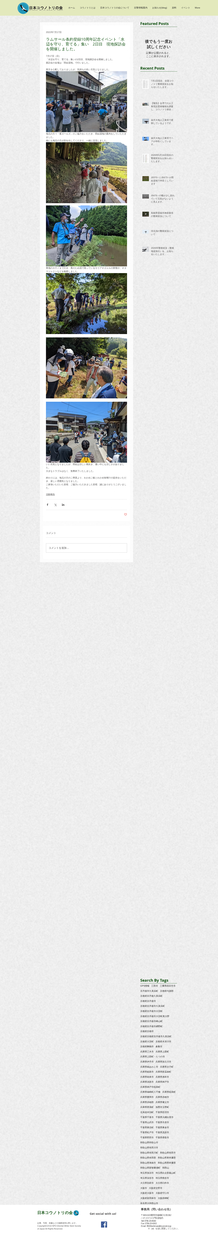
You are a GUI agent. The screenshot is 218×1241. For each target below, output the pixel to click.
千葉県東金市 (162, 1127)
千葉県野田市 (147, 1137)
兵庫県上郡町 (162, 1051)
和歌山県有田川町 (149, 1152)
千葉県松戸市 (147, 1132)
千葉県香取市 (162, 1137)
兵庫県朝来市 (147, 1077)
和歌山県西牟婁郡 (167, 1162)
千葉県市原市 (162, 1122)
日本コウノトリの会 (55, 1212)
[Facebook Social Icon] (104, 1224)
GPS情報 (144, 986)
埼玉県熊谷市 (162, 1178)
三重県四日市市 (168, 986)
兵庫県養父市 (162, 1102)
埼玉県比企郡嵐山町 (166, 1173)
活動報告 (50, 494)
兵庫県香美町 (147, 1107)
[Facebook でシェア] (47, 504)
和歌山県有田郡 (148, 1157)
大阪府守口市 (162, 1193)
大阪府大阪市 (147, 1193)
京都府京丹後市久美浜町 (152, 1006)
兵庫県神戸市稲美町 (150, 1087)
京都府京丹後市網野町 (151, 1026)
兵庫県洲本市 (162, 1077)
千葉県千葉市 (147, 1117)
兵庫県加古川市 (163, 1061)
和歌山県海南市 (148, 1162)
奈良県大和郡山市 (149, 1203)
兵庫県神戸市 (162, 1082)
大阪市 (143, 1188)
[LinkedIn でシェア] (63, 504)
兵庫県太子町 (166, 1066)
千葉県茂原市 (162, 1132)
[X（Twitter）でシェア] (55, 504)
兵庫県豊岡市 (147, 1097)
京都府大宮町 (147, 1041)
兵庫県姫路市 (147, 1071)
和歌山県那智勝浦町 (150, 1167)
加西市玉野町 (162, 1107)
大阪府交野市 (155, 1188)
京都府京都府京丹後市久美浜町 (156, 1036)
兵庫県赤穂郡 (147, 1102)
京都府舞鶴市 (147, 1046)
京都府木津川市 (163, 1041)
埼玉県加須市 (147, 1173)
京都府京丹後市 (148, 1001)
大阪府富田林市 (148, 1198)
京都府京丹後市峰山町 (151, 1021)
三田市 (154, 986)
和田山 (165, 1167)
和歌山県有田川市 (149, 1147)
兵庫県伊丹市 (147, 1061)
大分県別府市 (147, 1183)
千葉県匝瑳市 (162, 1112)
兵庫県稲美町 (169, 1092)
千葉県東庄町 (147, 1127)
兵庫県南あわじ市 (149, 1066)
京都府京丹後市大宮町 (151, 1011)
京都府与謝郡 (166, 991)
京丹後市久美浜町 (149, 991)
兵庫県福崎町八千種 (150, 1092)
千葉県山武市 (147, 1122)
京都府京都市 (147, 1031)
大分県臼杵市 (162, 1183)
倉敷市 (159, 1046)
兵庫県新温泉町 (163, 1071)
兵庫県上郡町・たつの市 (152, 1056)
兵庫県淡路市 (147, 1082)
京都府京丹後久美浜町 (151, 996)
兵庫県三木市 (147, 1051)
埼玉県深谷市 (147, 1178)
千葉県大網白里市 (164, 1117)
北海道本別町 (147, 1112)
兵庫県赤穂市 (162, 1097)
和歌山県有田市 (168, 1152)
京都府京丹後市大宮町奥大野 (154, 1016)
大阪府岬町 (163, 1198)
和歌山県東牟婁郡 (167, 1157)
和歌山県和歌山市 (149, 1142)
